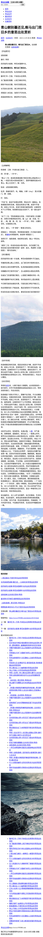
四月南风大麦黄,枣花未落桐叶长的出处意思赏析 (18, 586)
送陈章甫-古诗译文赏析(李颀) (11, 594)
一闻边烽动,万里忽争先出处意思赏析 (14, 578)
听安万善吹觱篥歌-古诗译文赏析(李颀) (23, 742)
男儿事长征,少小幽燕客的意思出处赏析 (23, 668)
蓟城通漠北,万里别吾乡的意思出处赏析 (23, 906)
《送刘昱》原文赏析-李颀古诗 (20, 680)
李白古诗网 (5, 2)
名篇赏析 (8, 21)
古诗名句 (8, 19)
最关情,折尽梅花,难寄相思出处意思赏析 (15, 599)
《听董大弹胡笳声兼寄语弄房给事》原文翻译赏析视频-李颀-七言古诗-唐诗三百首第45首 (25, 690)
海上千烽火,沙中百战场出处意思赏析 (22, 670)
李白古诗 (8, 11)
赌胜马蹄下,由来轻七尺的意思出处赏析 (23, 903)
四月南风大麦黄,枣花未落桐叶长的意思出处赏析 (18, 590)
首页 (6, 9)
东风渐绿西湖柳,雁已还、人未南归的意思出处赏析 (19, 582)
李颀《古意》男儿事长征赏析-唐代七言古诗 (25, 673)
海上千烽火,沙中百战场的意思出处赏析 (23, 908)
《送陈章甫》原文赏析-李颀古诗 (13, 603)
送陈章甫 (15, 47)
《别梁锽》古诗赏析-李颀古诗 (20, 695)
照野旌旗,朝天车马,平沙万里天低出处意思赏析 (18, 607)
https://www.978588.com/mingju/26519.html (24, 618)
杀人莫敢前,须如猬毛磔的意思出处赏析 (23, 883)
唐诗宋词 (8, 16)
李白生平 (8, 14)
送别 (7, 385)
